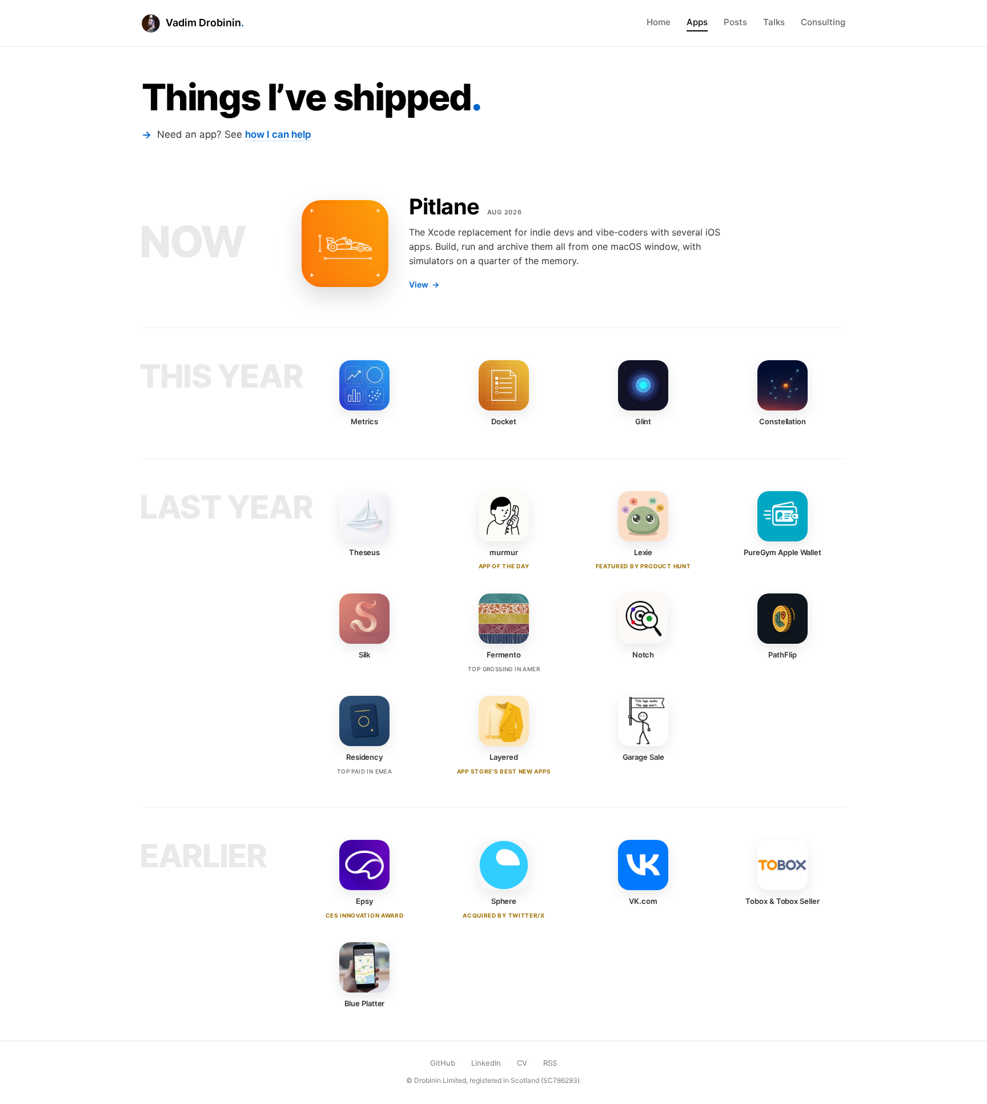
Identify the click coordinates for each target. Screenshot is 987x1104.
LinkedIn (486, 1062)
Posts (735, 22)
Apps (697, 22)
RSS (550, 1062)
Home (659, 22)
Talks (774, 22)
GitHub (442, 1062)
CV (522, 1062)
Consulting (823, 22)
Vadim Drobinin (203, 23)
